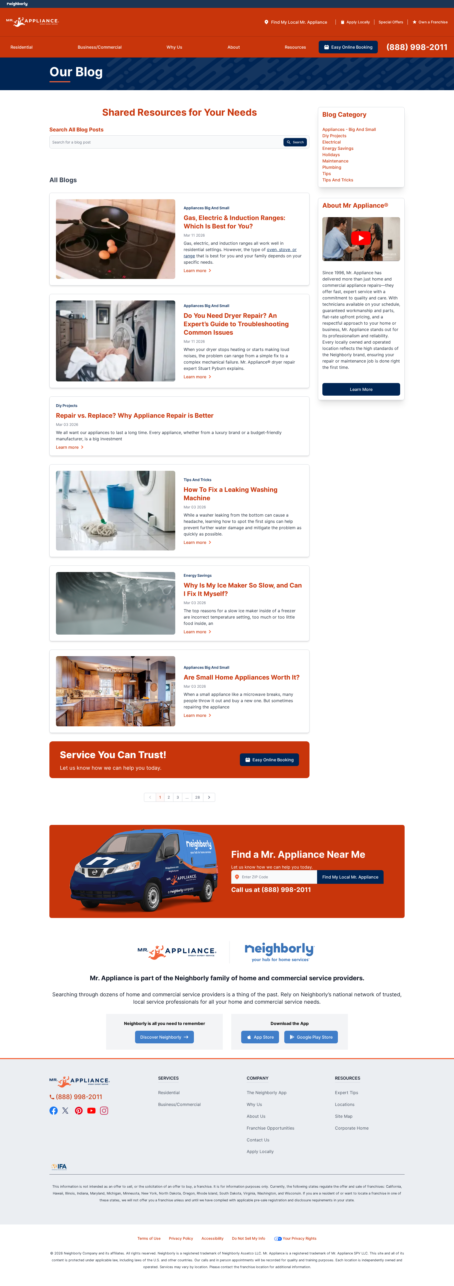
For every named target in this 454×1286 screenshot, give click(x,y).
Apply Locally (260, 1151)
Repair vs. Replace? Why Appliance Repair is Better (135, 415)
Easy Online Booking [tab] (352, 47)
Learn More (361, 389)
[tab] (295, 22)
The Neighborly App (267, 1092)
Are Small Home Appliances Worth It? (242, 677)
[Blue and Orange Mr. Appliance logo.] (177, 952)
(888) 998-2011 (286, 890)
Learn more (195, 270)
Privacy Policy (181, 1238)
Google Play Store (315, 1037)
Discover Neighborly (160, 1037)
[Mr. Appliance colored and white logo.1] (32, 22)
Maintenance (335, 161)
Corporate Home (352, 1128)
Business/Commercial (179, 1104)
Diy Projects (67, 405)
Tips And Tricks (197, 479)
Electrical (331, 142)
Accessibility (213, 1238)
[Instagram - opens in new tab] (104, 1110)
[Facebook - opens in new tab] (53, 1110)
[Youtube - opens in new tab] (91, 1110)
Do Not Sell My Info (248, 1238)
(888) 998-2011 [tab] (417, 47)
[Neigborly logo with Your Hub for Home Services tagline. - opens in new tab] (280, 952)
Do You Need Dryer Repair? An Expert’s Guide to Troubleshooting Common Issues (236, 324)
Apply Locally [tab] (358, 22)
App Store (264, 1037)
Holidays (331, 154)
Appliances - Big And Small (349, 129)
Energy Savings (198, 575)
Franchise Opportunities (270, 1128)
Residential (169, 1092)
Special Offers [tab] (391, 22)
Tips (326, 173)
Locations (344, 1104)
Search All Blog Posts (76, 129)
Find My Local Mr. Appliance (350, 877)
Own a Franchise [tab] (433, 22)
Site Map (344, 1116)
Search (298, 142)
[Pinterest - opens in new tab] (79, 1110)
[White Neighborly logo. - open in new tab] (17, 4)
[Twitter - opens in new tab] (66, 1110)
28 (197, 797)
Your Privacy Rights (300, 1238)
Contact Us (258, 1139)
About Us (256, 1116)
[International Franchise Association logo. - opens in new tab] (59, 1167)
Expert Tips (346, 1092)
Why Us (254, 1104)
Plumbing (331, 167)
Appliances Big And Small (206, 208)
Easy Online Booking (273, 759)
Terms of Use (149, 1238)
